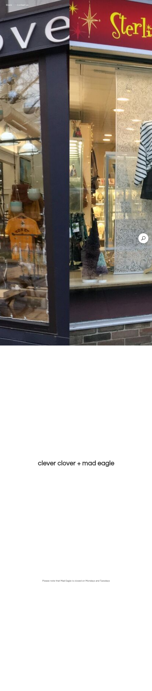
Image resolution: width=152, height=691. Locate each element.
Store (9, 5)
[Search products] (143, 238)
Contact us (22, 5)
